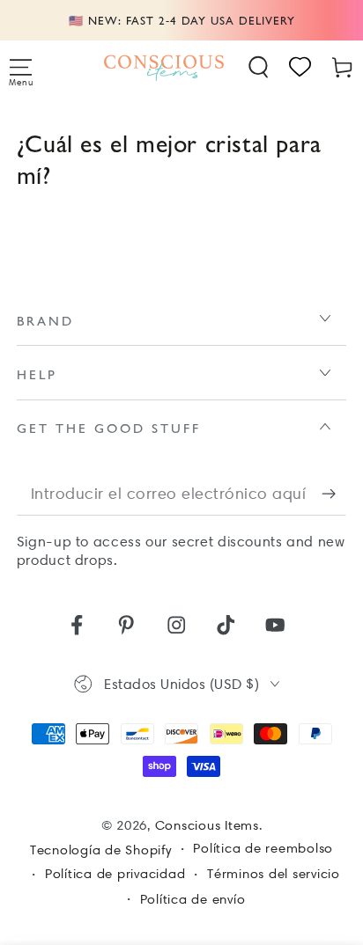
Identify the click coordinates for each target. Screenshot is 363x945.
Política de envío (193, 899)
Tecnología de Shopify (101, 850)
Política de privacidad (115, 874)
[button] (259, 67)
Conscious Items (207, 825)
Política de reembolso (263, 848)
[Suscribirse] (334, 494)
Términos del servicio (273, 874)
